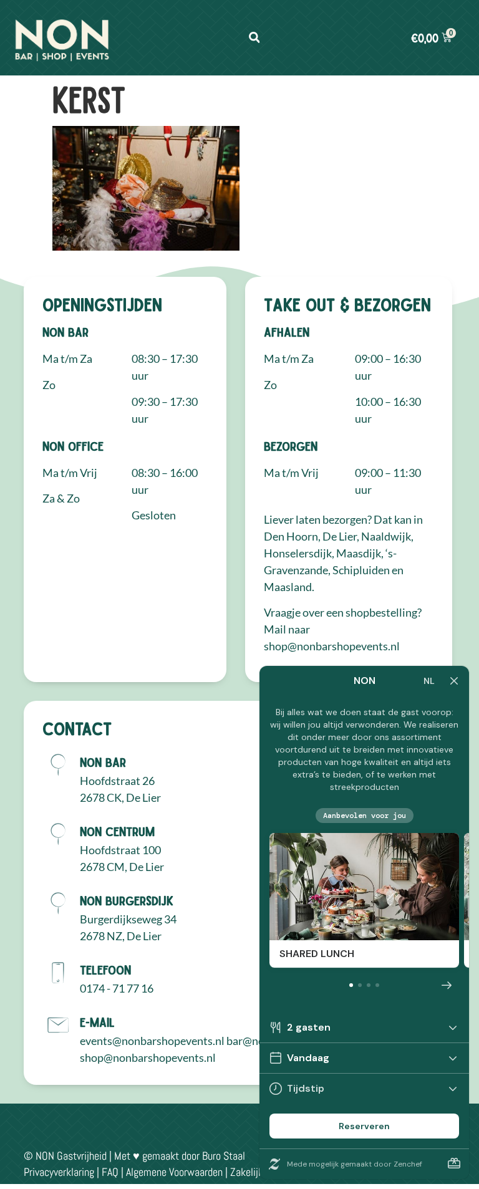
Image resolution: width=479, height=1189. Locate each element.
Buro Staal (223, 1155)
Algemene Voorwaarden (174, 1172)
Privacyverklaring (59, 1172)
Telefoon (105, 969)
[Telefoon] (58, 972)
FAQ (110, 1172)
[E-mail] (58, 1025)
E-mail (97, 1022)
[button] (254, 37)
